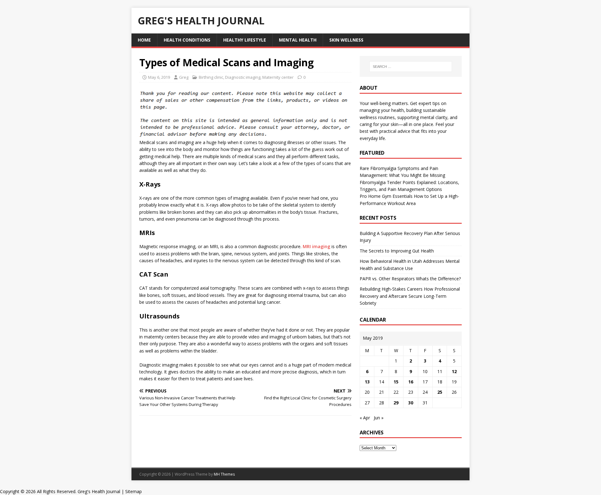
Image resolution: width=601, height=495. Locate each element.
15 (395, 382)
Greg (183, 77)
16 (410, 382)
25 (439, 392)
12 (454, 371)
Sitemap (133, 491)
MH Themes (224, 474)
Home (144, 40)
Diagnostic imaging (242, 77)
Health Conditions (187, 40)
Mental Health (297, 40)
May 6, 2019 (159, 77)
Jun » (378, 418)
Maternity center (278, 77)
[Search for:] (411, 66)
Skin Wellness (346, 40)
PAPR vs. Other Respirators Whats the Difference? (410, 279)
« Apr (365, 418)
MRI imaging (316, 246)
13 (367, 382)
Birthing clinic (211, 77)
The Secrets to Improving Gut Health (397, 251)
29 (395, 403)
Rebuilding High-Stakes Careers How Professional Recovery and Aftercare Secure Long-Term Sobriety (410, 296)
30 (410, 403)
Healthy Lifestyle (244, 40)
